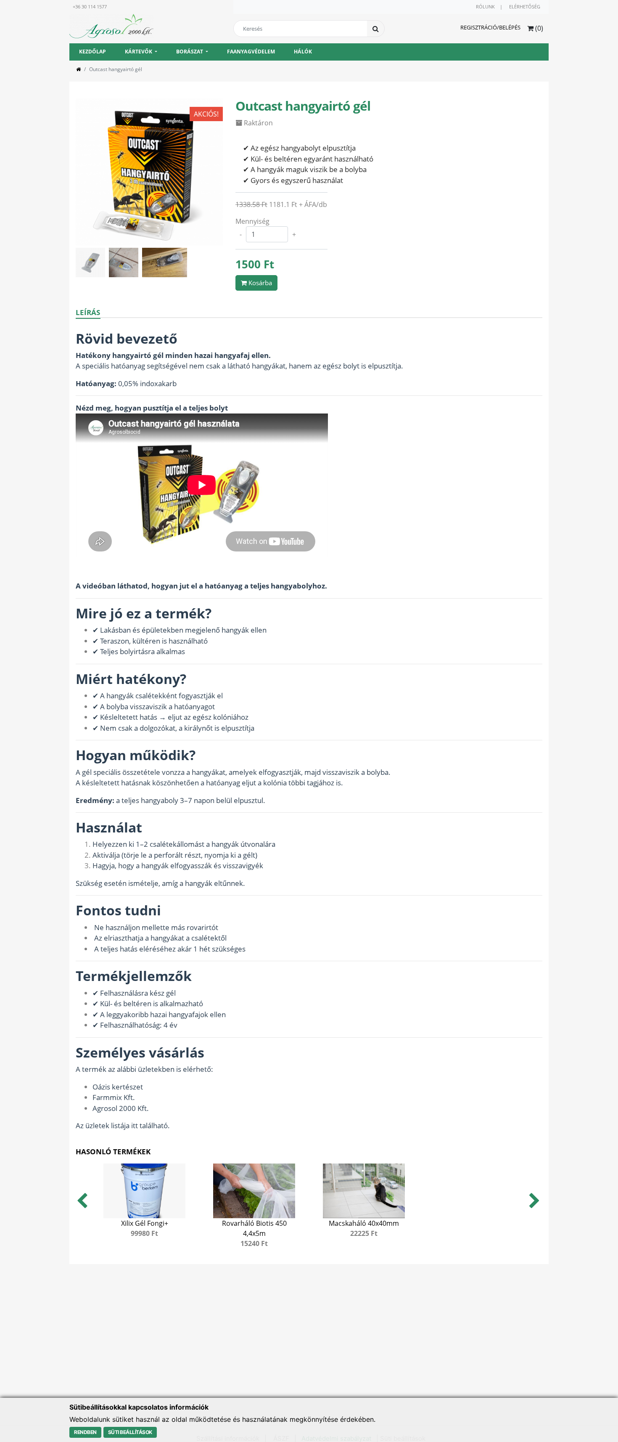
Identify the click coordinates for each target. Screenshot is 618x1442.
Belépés (509, 27)
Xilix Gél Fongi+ (144, 1223)
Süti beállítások (130, 1432)
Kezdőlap (92, 51)
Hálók (303, 51)
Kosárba (259, 282)
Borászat (189, 51)
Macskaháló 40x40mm (364, 1223)
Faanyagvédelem (251, 51)
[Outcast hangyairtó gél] (149, 171)
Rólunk (485, 6)
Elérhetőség (524, 6)
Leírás (88, 312)
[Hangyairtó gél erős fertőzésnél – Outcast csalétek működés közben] (165, 261)
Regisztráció (478, 27)
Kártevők (138, 51)
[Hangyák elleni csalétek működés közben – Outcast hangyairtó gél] (125, 261)
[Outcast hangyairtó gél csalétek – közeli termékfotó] (92, 261)
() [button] (538, 28)
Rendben (85, 1432)
